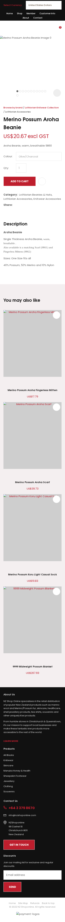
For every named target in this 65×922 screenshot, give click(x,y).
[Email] (24, 205)
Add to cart (20, 181)
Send (12, 887)
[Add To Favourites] (42, 181)
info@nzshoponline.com (22, 815)
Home (9, 13)
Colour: (7, 156)
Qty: (6, 168)
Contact (37, 17)
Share (7, 205)
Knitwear (8, 760)
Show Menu (5, 28)
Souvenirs (9, 791)
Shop (19, 13)
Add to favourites (56, 315)
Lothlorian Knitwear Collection (42, 107)
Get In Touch (19, 845)
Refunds (35, 903)
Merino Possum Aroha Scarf (32, 482)
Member (31, 13)
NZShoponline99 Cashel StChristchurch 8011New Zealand (18, 828)
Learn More (10, 741)
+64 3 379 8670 (22, 808)
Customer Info (47, 13)
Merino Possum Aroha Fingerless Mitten (32, 390)
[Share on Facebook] (14, 205)
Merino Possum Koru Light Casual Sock (32, 574)
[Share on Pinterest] (30, 205)
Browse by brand (13, 107)
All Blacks (8, 755)
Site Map (23, 903)
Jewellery (8, 781)
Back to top (48, 903)
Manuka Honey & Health (16, 770)
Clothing (8, 786)
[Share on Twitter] (19, 205)
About (26, 17)
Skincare (8, 765)
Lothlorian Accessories (18, 111)
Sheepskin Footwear (15, 776)
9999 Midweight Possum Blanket (33, 666)
